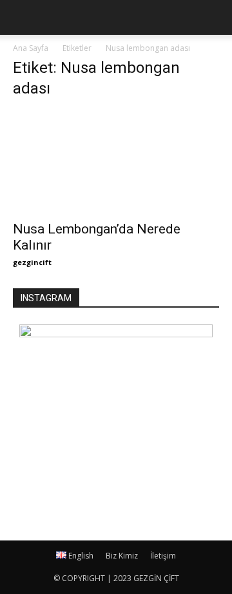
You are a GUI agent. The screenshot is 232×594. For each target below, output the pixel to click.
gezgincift (32, 262)
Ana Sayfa (30, 48)
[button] (214, 17)
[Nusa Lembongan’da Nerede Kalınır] (116, 162)
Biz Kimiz (122, 555)
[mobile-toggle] (22, 17)
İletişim (163, 555)
